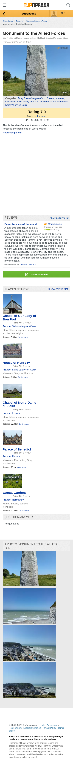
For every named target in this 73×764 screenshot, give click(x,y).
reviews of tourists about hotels (37, 736)
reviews (41, 116)
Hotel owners (15, 728)
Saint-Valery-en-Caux (24, 326)
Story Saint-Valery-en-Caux (32, 98)
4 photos (63, 92)
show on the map (58, 289)
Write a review (39, 274)
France (7, 326)
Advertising (52, 725)
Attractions (29, 13)
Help (43, 725)
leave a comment (28, 264)
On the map (23, 337)
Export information (32, 728)
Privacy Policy (49, 728)
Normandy (18, 499)
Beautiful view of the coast (20, 224)
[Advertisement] (36, 174)
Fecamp (16, 413)
